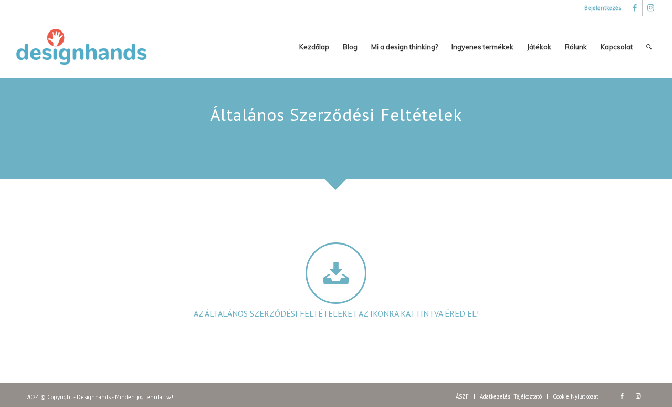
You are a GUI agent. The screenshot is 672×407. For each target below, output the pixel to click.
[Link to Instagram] (650, 8)
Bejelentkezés (602, 8)
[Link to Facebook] (634, 8)
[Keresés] (648, 47)
